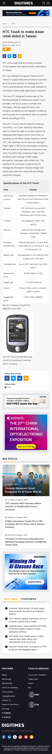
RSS (29, 687)
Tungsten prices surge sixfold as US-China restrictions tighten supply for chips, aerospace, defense (27, 629)
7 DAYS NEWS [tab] (28, 599)
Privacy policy (7, 692)
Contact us (6, 700)
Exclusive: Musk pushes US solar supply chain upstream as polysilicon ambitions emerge (27, 611)
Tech (13, 24)
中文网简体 (6, 717)
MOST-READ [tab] (11, 599)
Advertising (6, 679)
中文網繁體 (6, 713)
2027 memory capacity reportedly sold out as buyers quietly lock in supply (27, 620)
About (4, 675)
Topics (30, 683)
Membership (7, 683)
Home (5, 24)
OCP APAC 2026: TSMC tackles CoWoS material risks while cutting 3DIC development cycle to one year (26, 639)
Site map (5, 709)
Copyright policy (8, 696)
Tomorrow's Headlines (37, 675)
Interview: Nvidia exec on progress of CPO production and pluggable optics (27, 648)
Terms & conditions (10, 687)
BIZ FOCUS (10, 458)
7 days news (33, 679)
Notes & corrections (10, 704)
